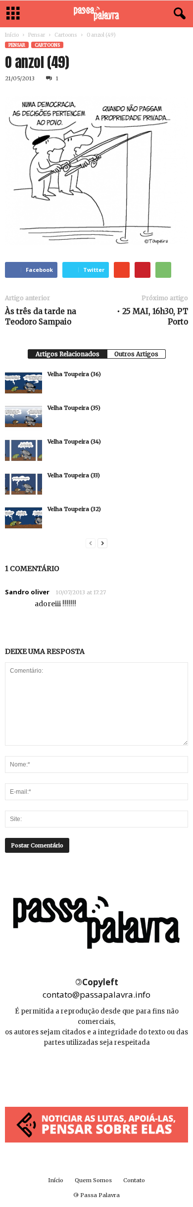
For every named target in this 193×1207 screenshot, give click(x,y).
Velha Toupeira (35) (74, 407)
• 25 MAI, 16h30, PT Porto (152, 316)
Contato (134, 1180)
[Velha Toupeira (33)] (23, 484)
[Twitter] (118, 1072)
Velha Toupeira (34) (74, 441)
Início (12, 35)
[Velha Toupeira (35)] (23, 417)
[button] (178, 14)
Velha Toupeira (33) (74, 475)
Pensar (36, 35)
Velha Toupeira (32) (74, 509)
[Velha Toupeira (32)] (23, 518)
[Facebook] (75, 1072)
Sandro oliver (27, 591)
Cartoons (65, 35)
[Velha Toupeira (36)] (23, 383)
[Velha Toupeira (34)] (23, 450)
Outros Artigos (136, 354)
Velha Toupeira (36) (74, 374)
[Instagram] (97, 1072)
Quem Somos (93, 1180)
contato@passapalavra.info (96, 994)
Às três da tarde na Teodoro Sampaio (40, 316)
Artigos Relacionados (67, 354)
